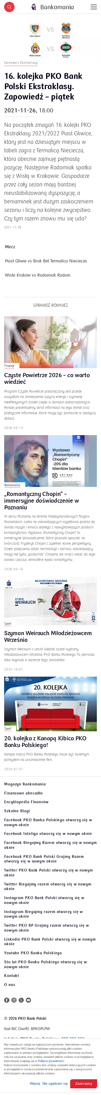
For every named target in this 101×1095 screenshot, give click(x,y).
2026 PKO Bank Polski (27, 1018)
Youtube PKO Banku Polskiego (33, 953)
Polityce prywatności (51, 1061)
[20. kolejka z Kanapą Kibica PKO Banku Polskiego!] (50, 704)
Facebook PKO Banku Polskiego (48, 822)
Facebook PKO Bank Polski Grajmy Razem (44, 859)
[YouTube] (28, 1000)
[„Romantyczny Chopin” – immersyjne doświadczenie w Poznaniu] (50, 461)
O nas (9, 984)
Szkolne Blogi (17, 811)
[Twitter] (21, 1000)
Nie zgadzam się (55, 1083)
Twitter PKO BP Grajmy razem (46, 928)
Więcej (35, 1083)
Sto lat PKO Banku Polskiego (45, 964)
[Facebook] (6, 1000)
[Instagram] (14, 1000)
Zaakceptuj (83, 1083)
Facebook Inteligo (48, 833)
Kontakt (11, 975)
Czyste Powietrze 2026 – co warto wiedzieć (47, 379)
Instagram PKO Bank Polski (44, 900)
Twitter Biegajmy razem (47, 886)
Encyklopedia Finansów (26, 802)
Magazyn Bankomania (25, 784)
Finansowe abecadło (23, 793)
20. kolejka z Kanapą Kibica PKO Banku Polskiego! (45, 742)
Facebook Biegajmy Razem (50, 845)
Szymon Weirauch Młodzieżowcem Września (48, 637)
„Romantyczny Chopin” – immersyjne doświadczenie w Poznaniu (41, 501)
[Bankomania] (52, 7)
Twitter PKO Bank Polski (48, 872)
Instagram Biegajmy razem (43, 914)
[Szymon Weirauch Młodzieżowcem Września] (50, 601)
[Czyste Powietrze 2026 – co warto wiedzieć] (50, 342)
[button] (9, 7)
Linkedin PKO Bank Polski (50, 942)
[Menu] (94, 7)
